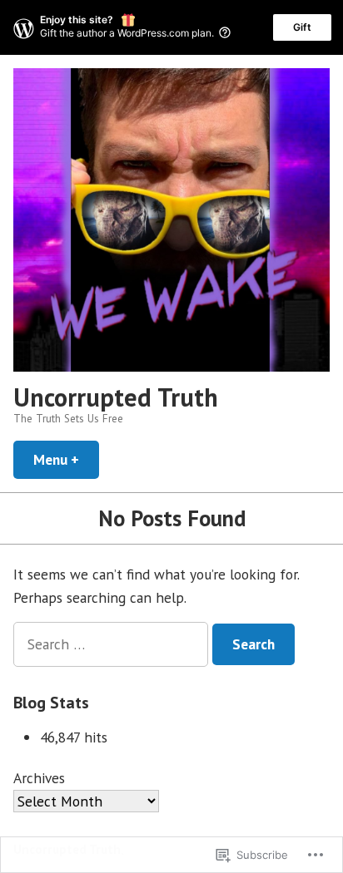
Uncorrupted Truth (115, 397)
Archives (39, 777)
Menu (66, 459)
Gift (302, 27)
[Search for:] (112, 644)
